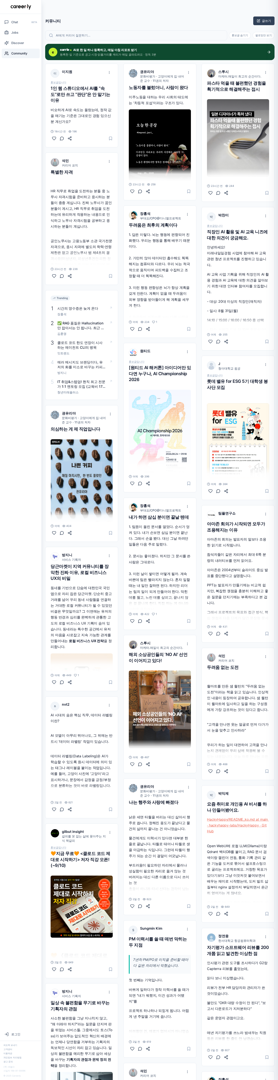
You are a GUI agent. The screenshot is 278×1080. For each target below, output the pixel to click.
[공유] (69, 138)
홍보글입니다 (58, 82)
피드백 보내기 (10, 1045)
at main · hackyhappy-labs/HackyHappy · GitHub (238, 825)
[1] (54, 682)
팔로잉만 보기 (263, 35)
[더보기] (109, 72)
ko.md (250, 819)
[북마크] (110, 138)
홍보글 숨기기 (240, 35)
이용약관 (7, 1053)
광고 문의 (8, 1061)
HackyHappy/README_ (226, 819)
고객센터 (7, 1049)
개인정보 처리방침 (12, 1057)
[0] (54, 138)
